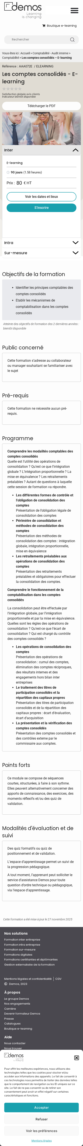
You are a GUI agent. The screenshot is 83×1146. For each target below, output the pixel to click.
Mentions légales (41, 1140)
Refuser (42, 1119)
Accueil (25, 53)
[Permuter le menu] (74, 10)
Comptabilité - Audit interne (50, 53)
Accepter (41, 1108)
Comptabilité (10, 57)
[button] (76, 1058)
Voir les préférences (41, 1131)
